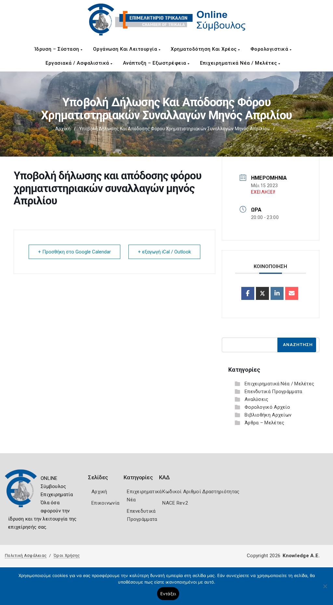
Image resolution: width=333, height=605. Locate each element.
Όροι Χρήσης (67, 555)
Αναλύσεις (257, 399)
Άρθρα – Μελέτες (265, 423)
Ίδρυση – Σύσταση (57, 49)
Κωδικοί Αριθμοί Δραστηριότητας (200, 492)
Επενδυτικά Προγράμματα (273, 391)
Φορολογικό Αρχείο (267, 407)
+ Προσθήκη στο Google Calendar (74, 252)
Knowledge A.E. (301, 556)
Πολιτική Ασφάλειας (26, 555)
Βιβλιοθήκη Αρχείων (268, 415)
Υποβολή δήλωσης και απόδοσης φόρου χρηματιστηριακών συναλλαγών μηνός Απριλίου (174, 128)
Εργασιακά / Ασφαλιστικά (78, 63)
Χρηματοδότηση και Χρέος (204, 49)
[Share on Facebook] (247, 293)
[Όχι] (325, 589)
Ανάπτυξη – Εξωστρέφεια (155, 63)
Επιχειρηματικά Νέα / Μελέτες (239, 63)
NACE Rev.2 (175, 503)
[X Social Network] (262, 293)
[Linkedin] (277, 293)
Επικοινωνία (105, 503)
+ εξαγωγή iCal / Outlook (164, 252)
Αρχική (63, 128)
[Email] (291, 293)
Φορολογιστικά (270, 49)
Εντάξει (168, 593)
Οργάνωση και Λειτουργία (126, 49)
